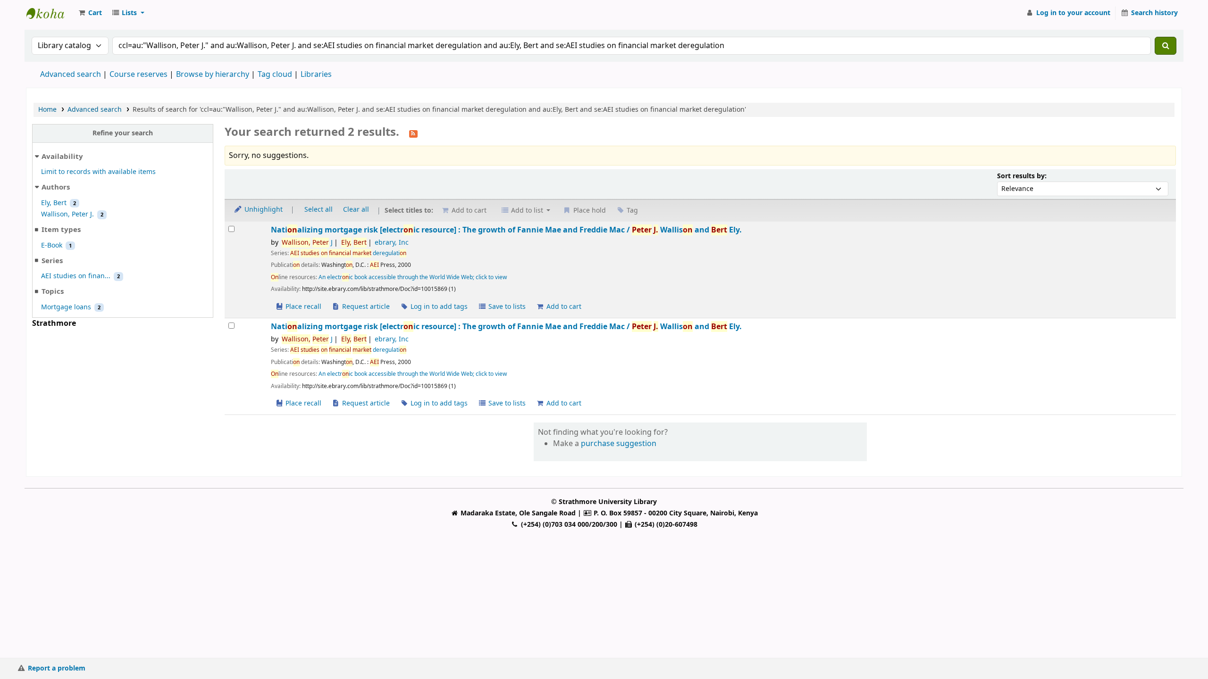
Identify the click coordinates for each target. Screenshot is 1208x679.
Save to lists (506, 307)
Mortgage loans (66, 307)
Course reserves (138, 74)
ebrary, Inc (392, 243)
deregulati (348, 253)
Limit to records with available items (98, 172)
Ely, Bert (54, 203)
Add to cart (563, 307)
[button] (90, 13)
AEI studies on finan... (75, 276)
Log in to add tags (438, 307)
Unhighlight (263, 210)
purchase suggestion (618, 443)
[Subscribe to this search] (413, 133)
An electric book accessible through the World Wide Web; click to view (413, 277)
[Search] (1165, 46)
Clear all (356, 210)
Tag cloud (275, 74)
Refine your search (122, 133)
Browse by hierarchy (212, 74)
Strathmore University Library (50, 13)
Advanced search (70, 74)
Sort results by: (1022, 176)
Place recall (302, 307)
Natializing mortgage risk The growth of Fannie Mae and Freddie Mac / (506, 229)
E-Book (51, 245)
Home (47, 110)
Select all (318, 210)
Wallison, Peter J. (67, 214)
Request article (365, 307)
